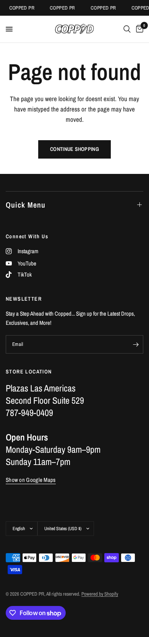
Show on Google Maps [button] (31, 480)
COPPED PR (21, 7)
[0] (138, 29)
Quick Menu (25, 205)
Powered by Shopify (99, 594)
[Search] (127, 29)
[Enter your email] (135, 344)
